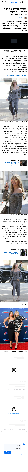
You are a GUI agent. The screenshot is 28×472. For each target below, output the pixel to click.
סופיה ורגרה (19, 434)
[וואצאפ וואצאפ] (5, 2)
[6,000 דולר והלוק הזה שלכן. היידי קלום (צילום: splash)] (14, 100)
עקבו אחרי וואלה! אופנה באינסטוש (16, 75)
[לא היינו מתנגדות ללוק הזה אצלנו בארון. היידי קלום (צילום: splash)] (14, 283)
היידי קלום (24, 434)
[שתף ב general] (2, 2)
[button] (21, 2)
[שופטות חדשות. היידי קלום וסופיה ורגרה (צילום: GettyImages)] (14, 330)
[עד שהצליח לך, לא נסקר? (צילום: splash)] (14, 193)
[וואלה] (14, 2)
